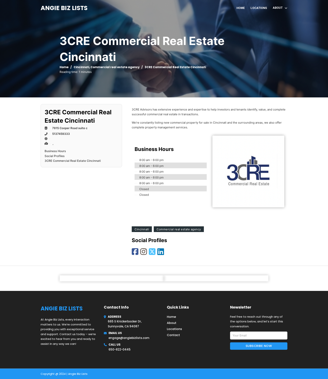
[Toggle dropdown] (286, 8)
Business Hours (55, 151)
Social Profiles (55, 156)
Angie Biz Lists (64, 8)
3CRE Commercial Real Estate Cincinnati (73, 161)
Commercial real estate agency (115, 67)
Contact (173, 335)
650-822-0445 (120, 349)
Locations (259, 8)
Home (241, 8)
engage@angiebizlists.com (129, 338)
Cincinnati (81, 67)
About (171, 323)
